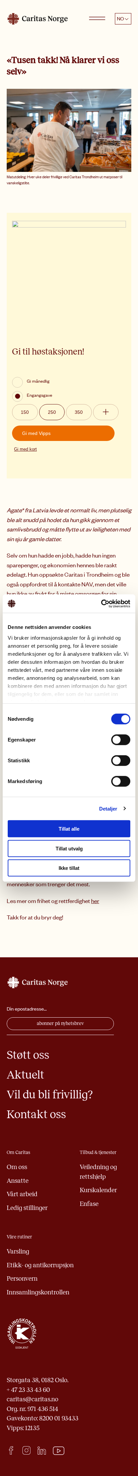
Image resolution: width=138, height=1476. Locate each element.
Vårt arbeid (22, 1194)
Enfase (89, 1203)
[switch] (120, 739)
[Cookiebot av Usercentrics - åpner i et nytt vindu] (101, 603)
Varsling (18, 1251)
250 (52, 412)
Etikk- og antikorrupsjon (40, 1265)
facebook (11, 1450)
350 (79, 412)
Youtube (59, 1451)
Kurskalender (98, 1190)
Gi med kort (25, 449)
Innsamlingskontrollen (38, 1292)
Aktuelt (25, 1075)
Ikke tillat (69, 868)
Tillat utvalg (69, 848)
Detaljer (108, 808)
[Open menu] (97, 19)
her (95, 901)
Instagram (26, 1450)
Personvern (22, 1278)
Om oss (17, 1166)
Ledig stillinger (27, 1207)
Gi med (36, 433)
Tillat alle (69, 829)
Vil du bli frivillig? (50, 1094)
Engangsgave (39, 395)
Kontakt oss (36, 1114)
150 (25, 412)
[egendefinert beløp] (106, 412)
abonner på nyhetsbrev (60, 1023)
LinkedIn (42, 1450)
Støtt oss (28, 1055)
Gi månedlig (38, 381)
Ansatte (17, 1180)
